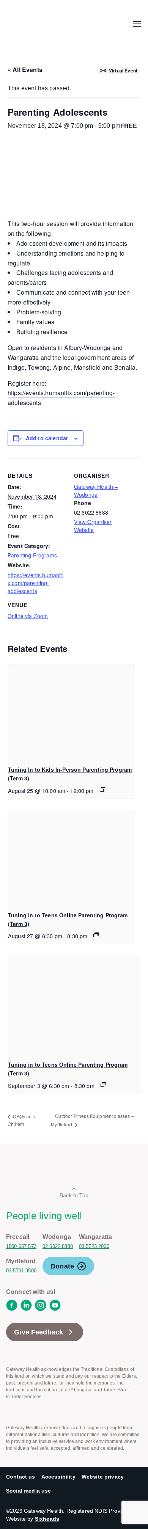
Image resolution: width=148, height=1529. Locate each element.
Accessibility (58, 1477)
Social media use (28, 1491)
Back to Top (74, 1195)
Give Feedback (38, 1332)
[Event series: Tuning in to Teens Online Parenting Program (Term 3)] (96, 934)
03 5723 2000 (94, 1246)
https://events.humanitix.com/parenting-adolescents (35, 583)
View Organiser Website (93, 526)
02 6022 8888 (58, 1246)
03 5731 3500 (21, 1270)
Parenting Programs (32, 555)
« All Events (25, 69)
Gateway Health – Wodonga (96, 490)
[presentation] (71, 712)
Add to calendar (47, 438)
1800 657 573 (21, 1246)
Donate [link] (62, 1266)
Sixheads (47, 1519)
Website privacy (103, 1477)
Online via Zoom (28, 616)
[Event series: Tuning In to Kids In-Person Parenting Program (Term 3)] (102, 789)
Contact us (20, 1477)
